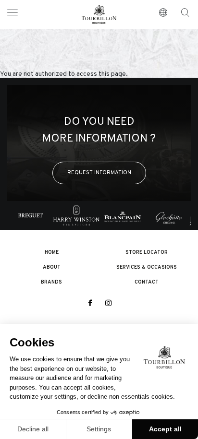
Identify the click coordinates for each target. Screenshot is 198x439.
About (52, 267)
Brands (51, 282)
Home (52, 252)
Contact (147, 282)
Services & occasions (146, 267)
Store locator (146, 252)
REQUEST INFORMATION (99, 173)
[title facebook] (89, 303)
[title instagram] (108, 303)
